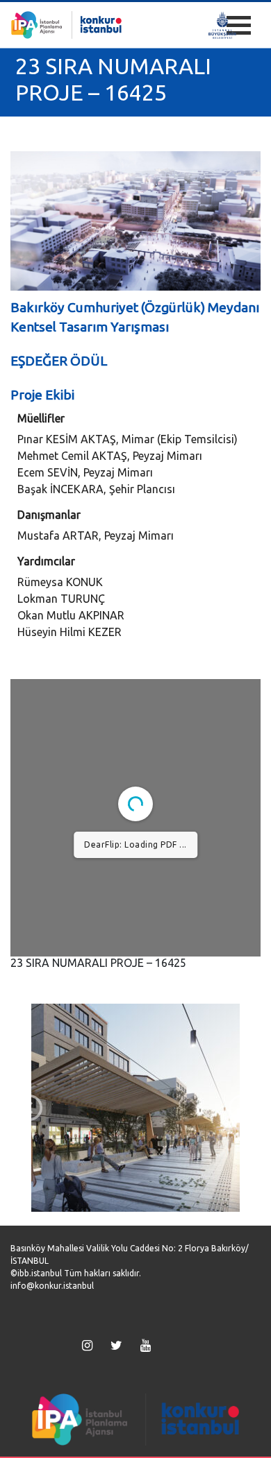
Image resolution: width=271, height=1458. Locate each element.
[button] (29, 1108)
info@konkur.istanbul (52, 1285)
